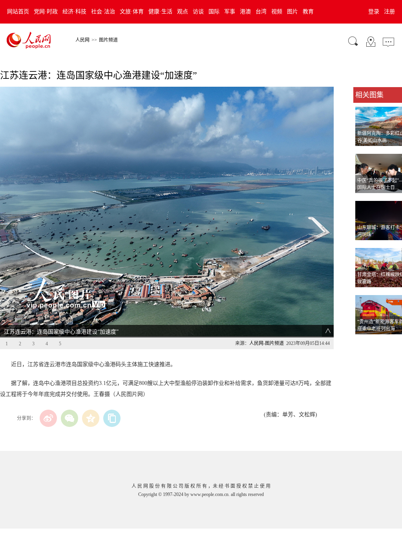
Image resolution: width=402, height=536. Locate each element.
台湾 (261, 12)
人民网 (82, 40)
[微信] (69, 418)
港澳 (245, 12)
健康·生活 (160, 12)
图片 (292, 12)
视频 (276, 12)
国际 (213, 12)
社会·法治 (103, 12)
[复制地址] (112, 418)
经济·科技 (74, 12)
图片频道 (108, 40)
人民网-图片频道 (266, 343)
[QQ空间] (90, 418)
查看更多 (364, 342)
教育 (308, 12)
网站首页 (18, 12)
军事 (229, 12)
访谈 (198, 12)
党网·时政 (46, 12)
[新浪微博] (48, 418)
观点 (182, 12)
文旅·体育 (132, 12)
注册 (389, 12)
